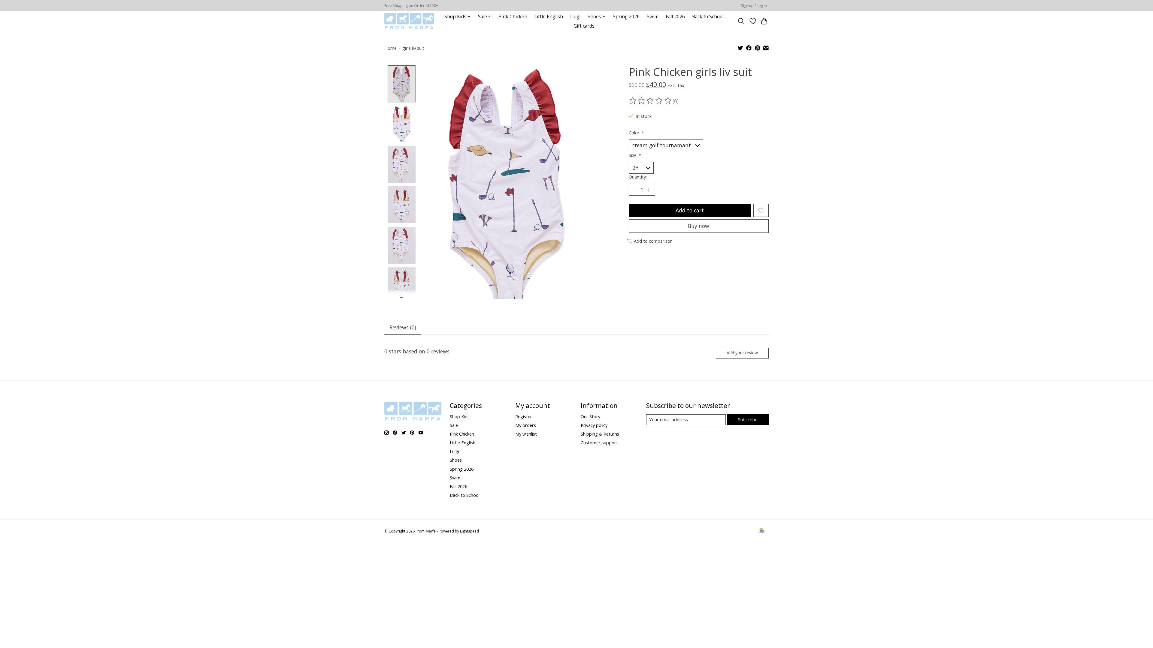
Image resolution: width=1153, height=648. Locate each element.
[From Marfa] (409, 21)
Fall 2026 (675, 17)
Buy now (698, 226)
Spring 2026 (626, 17)
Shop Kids (460, 416)
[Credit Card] (761, 531)
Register (523, 416)
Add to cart (690, 210)
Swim (652, 17)
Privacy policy (594, 425)
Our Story (590, 416)
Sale (454, 425)
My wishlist (526, 434)
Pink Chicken (512, 17)
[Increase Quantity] (648, 190)
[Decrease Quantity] (635, 190)
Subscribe (748, 419)
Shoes (456, 460)
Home (390, 48)
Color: (636, 133)
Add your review (742, 353)
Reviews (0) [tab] (402, 327)
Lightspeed (469, 531)
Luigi (575, 17)
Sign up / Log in (754, 5)
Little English (548, 17)
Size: (635, 155)
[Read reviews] (651, 101)
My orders (525, 425)
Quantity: (638, 177)
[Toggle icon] (741, 21)
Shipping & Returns (600, 434)
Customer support (599, 443)
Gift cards (584, 26)
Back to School (708, 17)
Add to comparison (653, 241)
